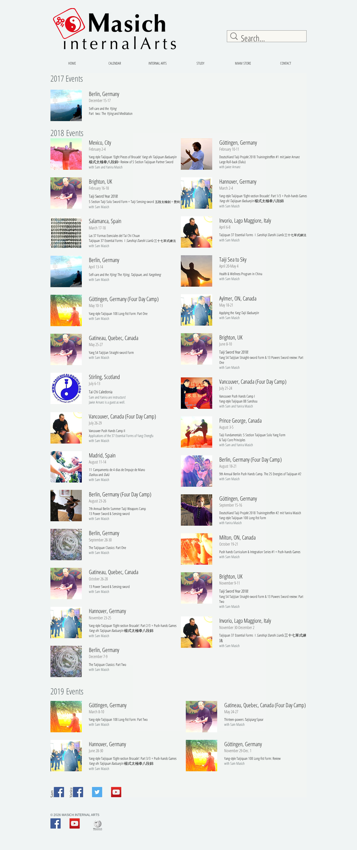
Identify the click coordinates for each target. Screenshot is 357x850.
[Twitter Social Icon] (97, 792)
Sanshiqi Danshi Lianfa (270, 635)
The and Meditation (117, 113)
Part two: (95, 113)
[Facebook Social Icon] (59, 792)
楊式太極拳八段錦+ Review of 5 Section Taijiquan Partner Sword (131, 161)
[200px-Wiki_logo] (98, 825)
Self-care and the (102, 108)
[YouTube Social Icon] (116, 792)
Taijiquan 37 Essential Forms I (238, 635)
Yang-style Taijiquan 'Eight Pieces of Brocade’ (132, 156)
